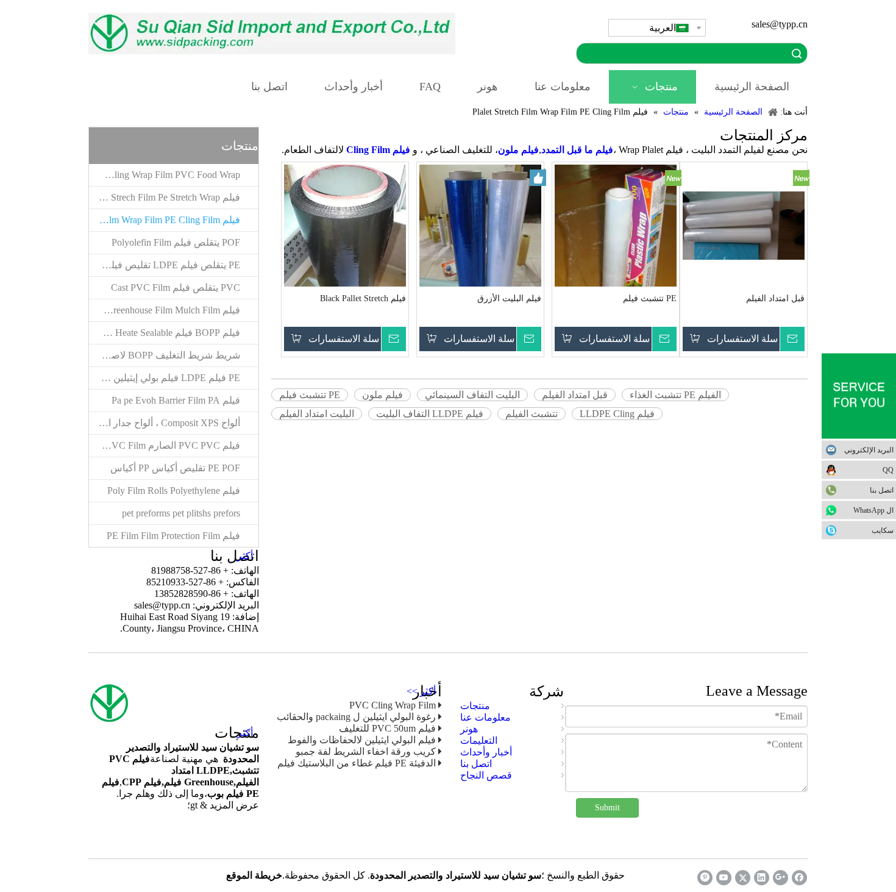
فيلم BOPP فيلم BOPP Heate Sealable (164, 332)
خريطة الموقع (254, 875)
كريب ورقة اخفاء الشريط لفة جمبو (366, 751)
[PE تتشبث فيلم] (616, 253)
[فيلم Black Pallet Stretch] (345, 245)
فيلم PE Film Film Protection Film (173, 535)
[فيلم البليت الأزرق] (480, 245)
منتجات (475, 706)
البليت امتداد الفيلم (316, 414)
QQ (888, 469)
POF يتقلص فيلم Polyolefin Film (176, 242)
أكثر (245, 556)
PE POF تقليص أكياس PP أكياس (175, 468)
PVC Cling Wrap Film (392, 705)
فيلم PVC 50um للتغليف (387, 728)
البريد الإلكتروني (869, 449)
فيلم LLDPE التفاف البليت (429, 414)
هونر (469, 729)
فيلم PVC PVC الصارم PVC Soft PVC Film (164, 445)
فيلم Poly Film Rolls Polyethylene (173, 490)
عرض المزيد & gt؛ (223, 805)
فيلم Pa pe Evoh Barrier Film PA (176, 400)
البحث (796, 53)
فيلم (174, 782)
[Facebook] (799, 877)
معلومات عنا (485, 717)
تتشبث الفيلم (531, 414)
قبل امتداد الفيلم (775, 298)
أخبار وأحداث (486, 752)
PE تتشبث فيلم (650, 298)
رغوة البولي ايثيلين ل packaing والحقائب (356, 717)
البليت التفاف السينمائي (472, 395)
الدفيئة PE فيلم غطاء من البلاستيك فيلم (356, 763)
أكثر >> (421, 691)
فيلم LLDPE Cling (617, 414)
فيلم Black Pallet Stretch (363, 298)
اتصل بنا (882, 489)
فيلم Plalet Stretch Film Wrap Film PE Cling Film (164, 220)
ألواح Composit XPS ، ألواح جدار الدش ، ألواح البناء (164, 423)
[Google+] (780, 877)
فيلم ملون (382, 395)
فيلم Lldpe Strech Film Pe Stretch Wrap (164, 197)
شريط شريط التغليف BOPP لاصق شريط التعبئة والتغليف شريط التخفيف (164, 355)
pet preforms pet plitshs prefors (181, 513)
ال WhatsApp (873, 509)
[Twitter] (742, 877)
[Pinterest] (705, 877)
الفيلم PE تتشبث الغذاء (675, 395)
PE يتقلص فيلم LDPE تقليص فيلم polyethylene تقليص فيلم (164, 265)
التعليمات (478, 740)
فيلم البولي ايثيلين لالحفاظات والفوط (362, 740)
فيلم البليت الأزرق (509, 298)
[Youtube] (723, 877)
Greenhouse (208, 782)
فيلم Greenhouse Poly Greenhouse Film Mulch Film (164, 310)
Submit (607, 807)
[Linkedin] (761, 877)
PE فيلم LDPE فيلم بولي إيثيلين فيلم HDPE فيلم (164, 378)
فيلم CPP (142, 782)
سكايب (883, 530)
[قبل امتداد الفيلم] (744, 224)
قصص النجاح (486, 775)
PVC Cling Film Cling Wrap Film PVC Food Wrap (164, 174)
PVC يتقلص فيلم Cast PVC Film (175, 287)
